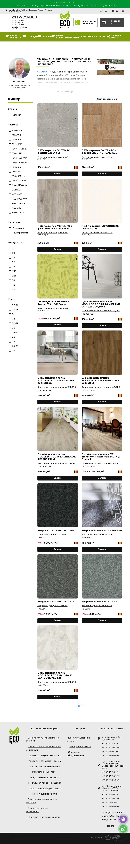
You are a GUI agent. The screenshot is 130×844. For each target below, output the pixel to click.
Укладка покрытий (80, 746)
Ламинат (34, 755)
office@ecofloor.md (112, 812)
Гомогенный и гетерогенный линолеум (52, 158)
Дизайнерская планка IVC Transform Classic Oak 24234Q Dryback (101, 457)
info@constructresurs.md (113, 819)
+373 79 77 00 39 (110, 747)
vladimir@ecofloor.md (113, 816)
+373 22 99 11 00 (110, 803)
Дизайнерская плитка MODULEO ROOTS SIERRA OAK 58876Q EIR (100, 380)
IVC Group (41, 72)
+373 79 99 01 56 (110, 794)
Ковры (33, 766)
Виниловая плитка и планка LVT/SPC (101, 311)
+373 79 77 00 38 (110, 772)
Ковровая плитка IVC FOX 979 (55, 601)
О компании (72, 36)
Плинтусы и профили (44, 794)
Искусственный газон (44, 772)
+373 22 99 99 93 (110, 756)
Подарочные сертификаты (44, 817)
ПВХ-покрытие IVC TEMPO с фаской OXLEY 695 (54, 151)
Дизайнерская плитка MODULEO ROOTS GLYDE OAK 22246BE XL (55, 380)
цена (114, 99)
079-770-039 (18, 24)
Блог (93, 36)
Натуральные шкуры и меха (45, 788)
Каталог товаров (15, 36)
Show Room (59, 36)
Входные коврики (49, 766)
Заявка (58, 173)
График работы (20, 27)
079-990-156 (18, 22)
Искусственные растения (44, 777)
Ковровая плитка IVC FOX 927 (100, 601)
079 (24, 17)
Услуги (47, 36)
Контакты (102, 36)
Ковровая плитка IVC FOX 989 (55, 530)
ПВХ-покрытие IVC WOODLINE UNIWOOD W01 (100, 227)
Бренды (33, 36)
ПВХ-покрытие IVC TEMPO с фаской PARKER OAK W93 (54, 227)
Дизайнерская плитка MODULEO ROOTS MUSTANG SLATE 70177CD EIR (54, 675)
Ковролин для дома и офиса (52, 534)
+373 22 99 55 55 (110, 752)
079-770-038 (18, 20)
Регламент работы (116, 36)
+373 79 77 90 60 (110, 743)
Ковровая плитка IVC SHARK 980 (102, 530)
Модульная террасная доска (44, 783)
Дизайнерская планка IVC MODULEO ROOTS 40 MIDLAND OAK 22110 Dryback (101, 304)
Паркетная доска (51, 755)
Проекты (84, 36)
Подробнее (63, 91)
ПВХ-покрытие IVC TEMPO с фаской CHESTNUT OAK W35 (99, 151)
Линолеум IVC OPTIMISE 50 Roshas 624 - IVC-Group (53, 302)
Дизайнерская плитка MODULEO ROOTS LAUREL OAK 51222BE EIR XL (56, 457)
